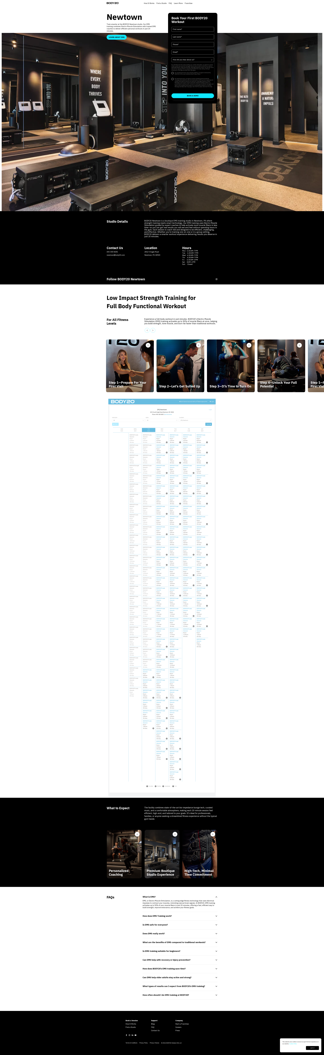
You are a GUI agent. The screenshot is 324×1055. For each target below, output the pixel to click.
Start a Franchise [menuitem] (182, 1024)
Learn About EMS (117, 37)
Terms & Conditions (131, 1043)
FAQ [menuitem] (170, 3)
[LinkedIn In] (132, 1035)
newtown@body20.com (116, 255)
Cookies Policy (293, 1043)
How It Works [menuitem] (149, 3)
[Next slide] (153, 330)
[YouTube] (135, 1035)
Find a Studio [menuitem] (161, 3)
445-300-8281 (112, 252)
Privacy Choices (154, 1043)
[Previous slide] (147, 330)
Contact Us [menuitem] (155, 1030)
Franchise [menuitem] (188, 3)
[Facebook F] (126, 1035)
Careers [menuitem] (178, 1027)
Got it (312, 1048)
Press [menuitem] (177, 1030)
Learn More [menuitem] (178, 3)
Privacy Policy (143, 1043)
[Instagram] (216, 279)
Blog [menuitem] (153, 1024)
